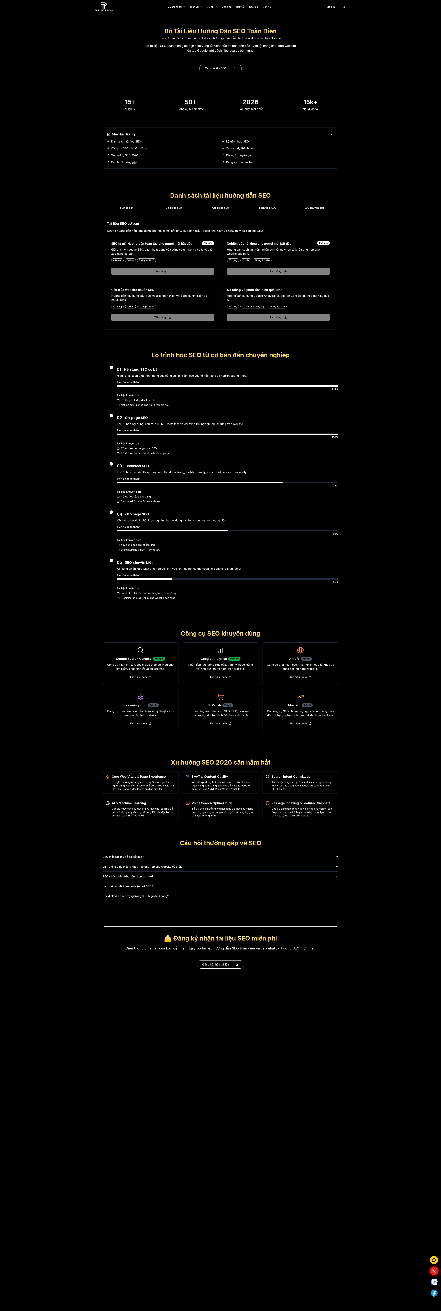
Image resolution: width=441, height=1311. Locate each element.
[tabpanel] (220, 273)
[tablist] (220, 207)
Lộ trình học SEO (237, 141)
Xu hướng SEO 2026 (124, 155)
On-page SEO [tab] (174, 207)
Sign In (331, 6)
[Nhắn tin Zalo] (434, 1282)
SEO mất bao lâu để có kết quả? (123, 856)
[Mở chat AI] (434, 1260)
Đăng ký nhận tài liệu (240, 162)
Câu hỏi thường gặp (124, 162)
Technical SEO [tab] (267, 207)
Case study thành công (241, 148)
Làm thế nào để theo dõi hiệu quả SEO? (128, 886)
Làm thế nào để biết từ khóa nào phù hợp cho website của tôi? (142, 866)
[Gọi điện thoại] (434, 1271)
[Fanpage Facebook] (434, 1293)
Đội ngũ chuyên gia (238, 155)
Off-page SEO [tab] (220, 207)
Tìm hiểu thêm (138, 676)
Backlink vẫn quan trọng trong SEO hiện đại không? (136, 896)
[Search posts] (343, 6)
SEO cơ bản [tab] (127, 207)
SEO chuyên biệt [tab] (314, 207)
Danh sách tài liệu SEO (126, 141)
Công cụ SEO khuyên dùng (129, 148)
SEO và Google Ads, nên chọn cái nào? (128, 876)
